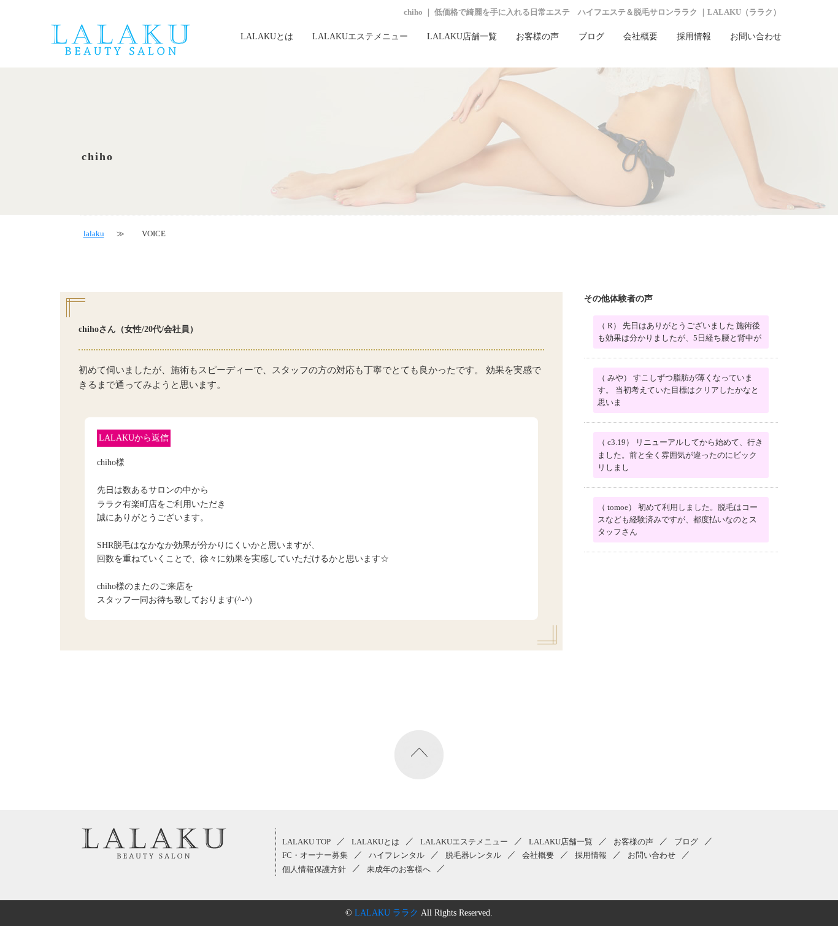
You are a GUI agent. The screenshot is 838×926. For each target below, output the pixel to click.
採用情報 (694, 36)
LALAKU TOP (306, 842)
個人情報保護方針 (314, 869)
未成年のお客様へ (399, 869)
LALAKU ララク (386, 912)
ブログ (591, 36)
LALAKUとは (266, 36)
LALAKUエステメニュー (360, 36)
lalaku (93, 234)
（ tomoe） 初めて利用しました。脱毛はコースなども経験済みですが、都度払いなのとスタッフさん (678, 519)
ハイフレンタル (397, 855)
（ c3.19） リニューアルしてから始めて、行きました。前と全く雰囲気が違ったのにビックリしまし (680, 454)
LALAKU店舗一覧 (462, 36)
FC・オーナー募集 (315, 855)
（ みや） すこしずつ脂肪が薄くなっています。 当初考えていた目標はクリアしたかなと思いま (678, 390)
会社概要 (640, 36)
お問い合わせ (756, 36)
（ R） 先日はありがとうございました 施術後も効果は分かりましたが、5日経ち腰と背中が (679, 332)
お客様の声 (537, 36)
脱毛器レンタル (473, 855)
